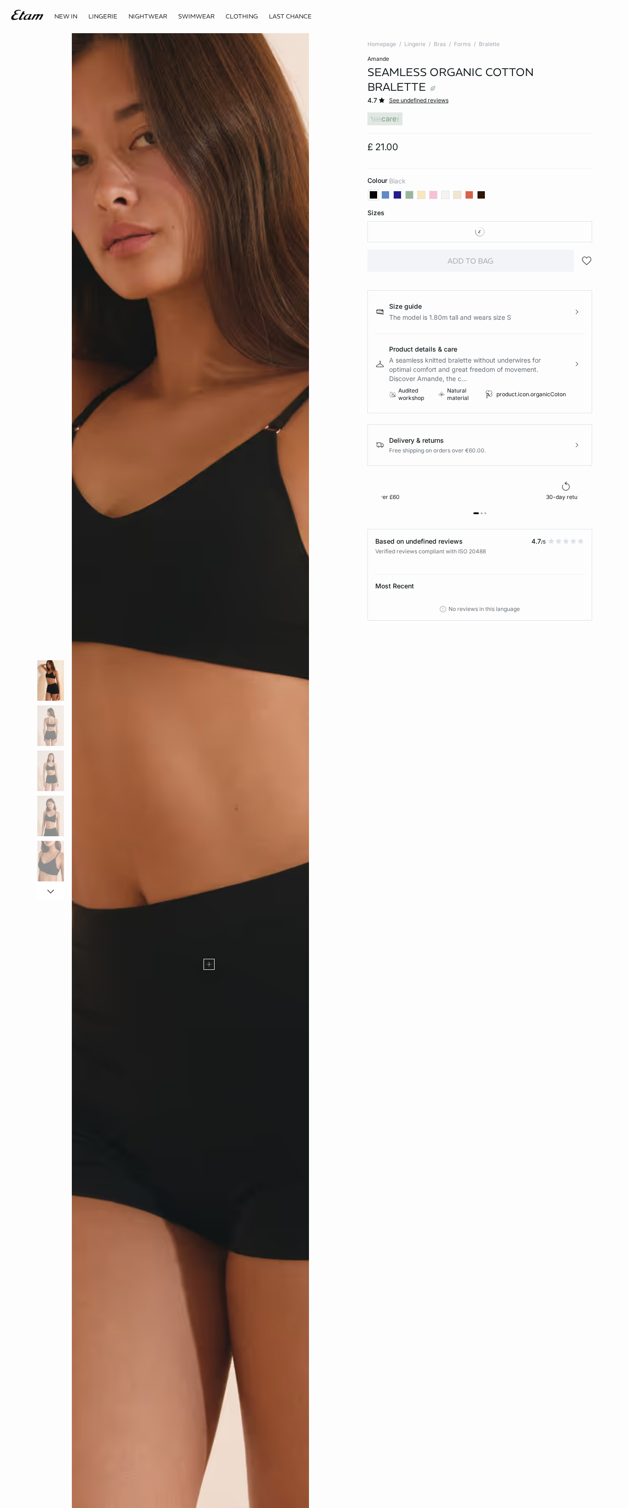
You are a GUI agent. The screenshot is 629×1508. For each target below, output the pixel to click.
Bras (440, 44)
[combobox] (480, 231)
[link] (65, 16)
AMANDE (378, 58)
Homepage (381, 44)
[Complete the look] (209, 964)
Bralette (489, 44)
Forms (462, 44)
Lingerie (414, 44)
